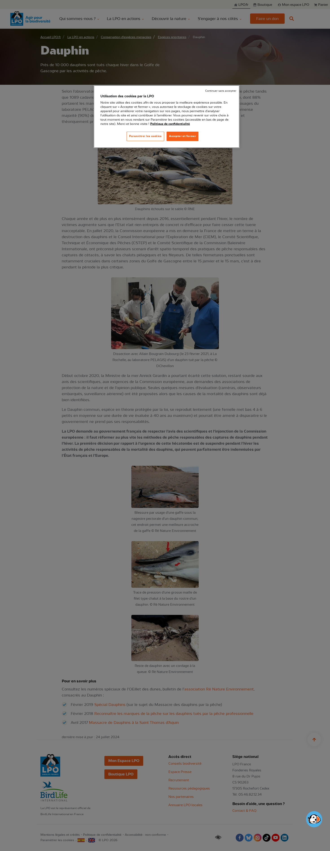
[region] (167, 116)
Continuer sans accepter (220, 90)
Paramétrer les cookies (145, 136)
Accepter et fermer (182, 136)
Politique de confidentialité (170, 124)
